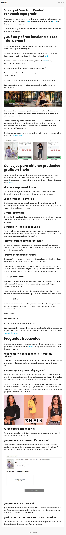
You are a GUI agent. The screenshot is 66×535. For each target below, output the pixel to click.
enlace (54, 21)
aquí (46, 56)
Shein (28, 21)
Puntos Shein (17, 135)
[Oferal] (4, 2)
